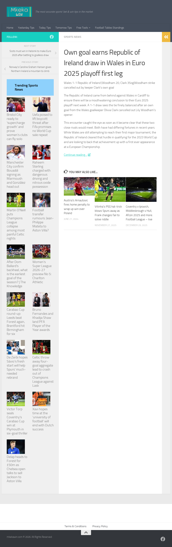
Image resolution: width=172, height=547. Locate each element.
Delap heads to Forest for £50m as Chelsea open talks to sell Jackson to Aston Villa (17, 469)
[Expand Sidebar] (166, 37)
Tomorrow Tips (63, 27)
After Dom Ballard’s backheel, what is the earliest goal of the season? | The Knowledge (17, 274)
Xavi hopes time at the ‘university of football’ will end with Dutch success (43, 419)
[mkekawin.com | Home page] (19, 12)
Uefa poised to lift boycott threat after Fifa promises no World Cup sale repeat (42, 125)
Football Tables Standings (109, 27)
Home (10, 27)
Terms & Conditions (75, 526)
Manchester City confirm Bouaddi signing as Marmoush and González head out (16, 174)
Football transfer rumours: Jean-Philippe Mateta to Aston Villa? (43, 220)
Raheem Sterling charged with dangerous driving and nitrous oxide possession (41, 174)
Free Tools (82, 27)
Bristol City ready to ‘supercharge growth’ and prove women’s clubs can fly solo (17, 127)
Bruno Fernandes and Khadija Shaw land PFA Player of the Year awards (42, 320)
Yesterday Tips (26, 27)
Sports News (72, 36)
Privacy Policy (100, 526)
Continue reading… (75, 155)
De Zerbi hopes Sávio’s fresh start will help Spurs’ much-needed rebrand (17, 367)
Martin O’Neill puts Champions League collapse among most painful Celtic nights (16, 224)
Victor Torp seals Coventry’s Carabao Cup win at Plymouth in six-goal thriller (17, 421)
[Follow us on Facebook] (52, 37)
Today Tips (45, 27)
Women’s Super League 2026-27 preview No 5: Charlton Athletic (42, 272)
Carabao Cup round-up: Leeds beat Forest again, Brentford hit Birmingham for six (16, 322)
